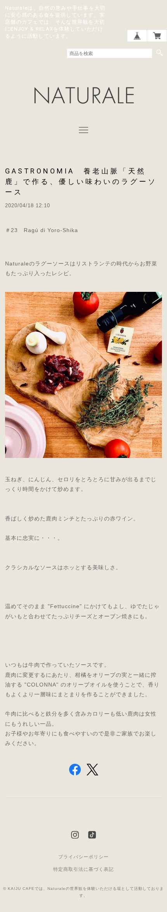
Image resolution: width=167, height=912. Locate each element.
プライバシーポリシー (83, 857)
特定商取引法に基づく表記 (83, 869)
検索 (159, 52)
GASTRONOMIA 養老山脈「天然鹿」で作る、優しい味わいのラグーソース (81, 181)
